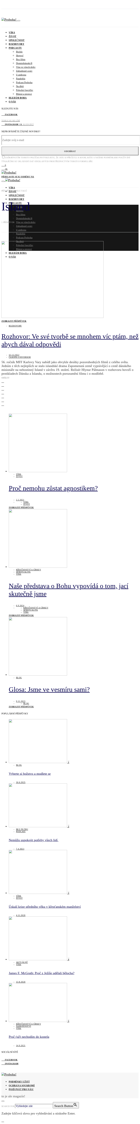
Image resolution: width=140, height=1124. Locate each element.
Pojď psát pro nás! (21, 1089)
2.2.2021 (20, 500)
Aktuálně (22, 962)
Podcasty (15, 48)
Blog (19, 678)
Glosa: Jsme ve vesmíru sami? (49, 689)
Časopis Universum (20, 357)
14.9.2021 (21, 1045)
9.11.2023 (21, 701)
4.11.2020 (21, 915)
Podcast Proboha (24, 82)
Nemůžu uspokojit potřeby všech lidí (34, 840)
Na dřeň (20, 86)
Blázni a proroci (24, 94)
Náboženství (23, 1026)
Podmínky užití (19, 1081)
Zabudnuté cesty (24, 71)
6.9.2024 (20, 605)
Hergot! (20, 55)
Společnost (17, 40)
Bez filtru (20, 59)
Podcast (21, 831)
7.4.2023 (20, 849)
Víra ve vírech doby (26, 67)
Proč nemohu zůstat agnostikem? (53, 488)
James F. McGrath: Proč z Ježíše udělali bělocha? (41, 973)
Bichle (19, 51)
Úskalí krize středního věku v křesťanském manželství (45, 906)
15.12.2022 (14, 355)
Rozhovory (16, 44)
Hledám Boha (18, 98)
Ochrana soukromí (22, 1085)
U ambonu (21, 74)
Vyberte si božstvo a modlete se (30, 773)
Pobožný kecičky (24, 90)
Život (12, 36)
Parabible (20, 78)
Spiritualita (23, 572)
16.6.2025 (21, 782)
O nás (12, 101)
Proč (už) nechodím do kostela (29, 1037)
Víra (12, 32)
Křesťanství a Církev (28, 570)
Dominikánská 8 (24, 63)
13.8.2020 (21, 982)
